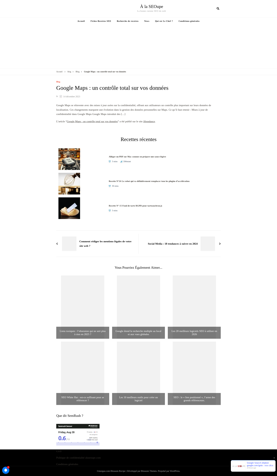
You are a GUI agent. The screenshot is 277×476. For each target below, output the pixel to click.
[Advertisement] (138, 47)
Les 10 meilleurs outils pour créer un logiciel (138, 399)
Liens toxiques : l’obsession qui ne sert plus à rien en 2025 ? (83, 333)
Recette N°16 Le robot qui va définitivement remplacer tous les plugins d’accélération (149, 181)
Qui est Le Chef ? (164, 21)
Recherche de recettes (127, 21)
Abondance (149, 121)
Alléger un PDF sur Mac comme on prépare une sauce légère (137, 156)
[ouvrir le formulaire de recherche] (218, 8)
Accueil (81, 21)
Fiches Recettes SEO (101, 21)
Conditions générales (189, 21)
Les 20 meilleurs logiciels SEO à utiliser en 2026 (194, 333)
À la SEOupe (151, 6)
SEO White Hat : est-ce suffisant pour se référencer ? (82, 399)
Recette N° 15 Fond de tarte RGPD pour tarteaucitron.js (135, 206)
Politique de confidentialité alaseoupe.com (78, 457)
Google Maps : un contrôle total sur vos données (92, 121)
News (146, 21)
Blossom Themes (149, 471)
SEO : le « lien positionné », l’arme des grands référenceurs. (194, 399)
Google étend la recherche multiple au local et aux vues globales (138, 333)
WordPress (175, 471)
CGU (59, 451)
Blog (58, 82)
